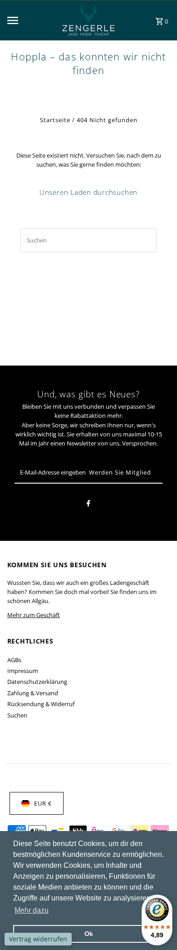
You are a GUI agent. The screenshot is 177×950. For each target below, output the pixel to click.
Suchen (17, 715)
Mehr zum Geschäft (33, 615)
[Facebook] (88, 504)
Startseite (55, 120)
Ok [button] (88, 933)
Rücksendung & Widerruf (40, 704)
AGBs (14, 660)
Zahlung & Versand (32, 693)
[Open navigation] (27, 20)
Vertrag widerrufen (38, 939)
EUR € (43, 803)
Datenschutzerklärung (37, 682)
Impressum (22, 671)
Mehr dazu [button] (32, 910)
